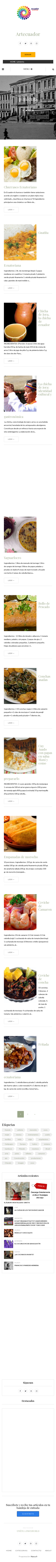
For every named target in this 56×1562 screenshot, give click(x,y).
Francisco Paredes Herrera (26, 1265)
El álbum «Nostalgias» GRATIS (17, 1203)
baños (34, 1144)
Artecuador (28, 34)
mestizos (35, 1149)
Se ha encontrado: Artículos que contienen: (28, 91)
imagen (21, 1163)
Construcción (19, 1158)
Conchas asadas (44, 678)
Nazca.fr (34, 1556)
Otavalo (8, 1163)
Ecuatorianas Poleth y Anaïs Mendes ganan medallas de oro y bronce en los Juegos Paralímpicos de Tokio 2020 (31, 1223)
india (19, 1139)
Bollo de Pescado (44, 605)
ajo (6, 1158)
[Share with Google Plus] (29, 110)
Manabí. (22, 1149)
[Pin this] (33, 110)
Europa (23, 1144)
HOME (13, 62)
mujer (7, 1135)
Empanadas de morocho (21, 857)
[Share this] (23, 110)
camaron (41, 1153)
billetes (28, 1153)
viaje (30, 1139)
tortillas (8, 1139)
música (18, 1135)
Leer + (11, 210)
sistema (47, 1144)
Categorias (21, 1551)
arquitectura (43, 1139)
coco (32, 1163)
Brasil (48, 1149)
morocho (33, 1130)
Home (9, 1551)
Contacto (36, 1551)
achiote (20, 1130)
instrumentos (33, 1135)
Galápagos (9, 1144)
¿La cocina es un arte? (24, 1254)
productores (36, 1158)
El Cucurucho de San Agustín (27, 1244)
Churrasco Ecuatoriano (20, 187)
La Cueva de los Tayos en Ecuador (29, 1210)
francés (7, 1130)
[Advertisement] (28, 482)
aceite (47, 1135)
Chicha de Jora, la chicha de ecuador (44, 318)
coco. (46, 1130)
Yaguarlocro (12, 558)
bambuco (8, 1149)
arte (6, 1153)
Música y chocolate (23, 1233)
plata (17, 1153)
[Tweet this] (26, 110)
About (48, 1551)
